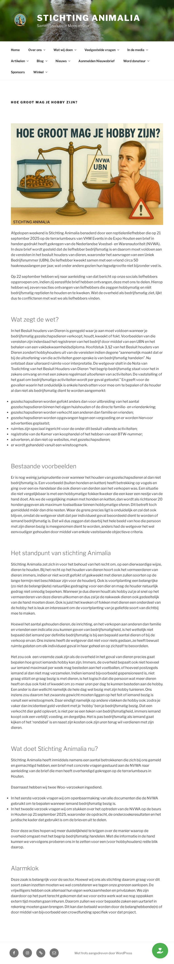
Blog (40, 61)
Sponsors (18, 72)
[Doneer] (160, 950)
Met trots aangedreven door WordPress (103, 953)
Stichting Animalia (88, 18)
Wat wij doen (63, 50)
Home (15, 50)
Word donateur (134, 61)
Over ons (35, 50)
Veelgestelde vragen (100, 50)
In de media (135, 50)
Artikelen (18, 61)
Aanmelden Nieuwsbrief (96, 61)
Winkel (38, 72)
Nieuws (61, 61)
